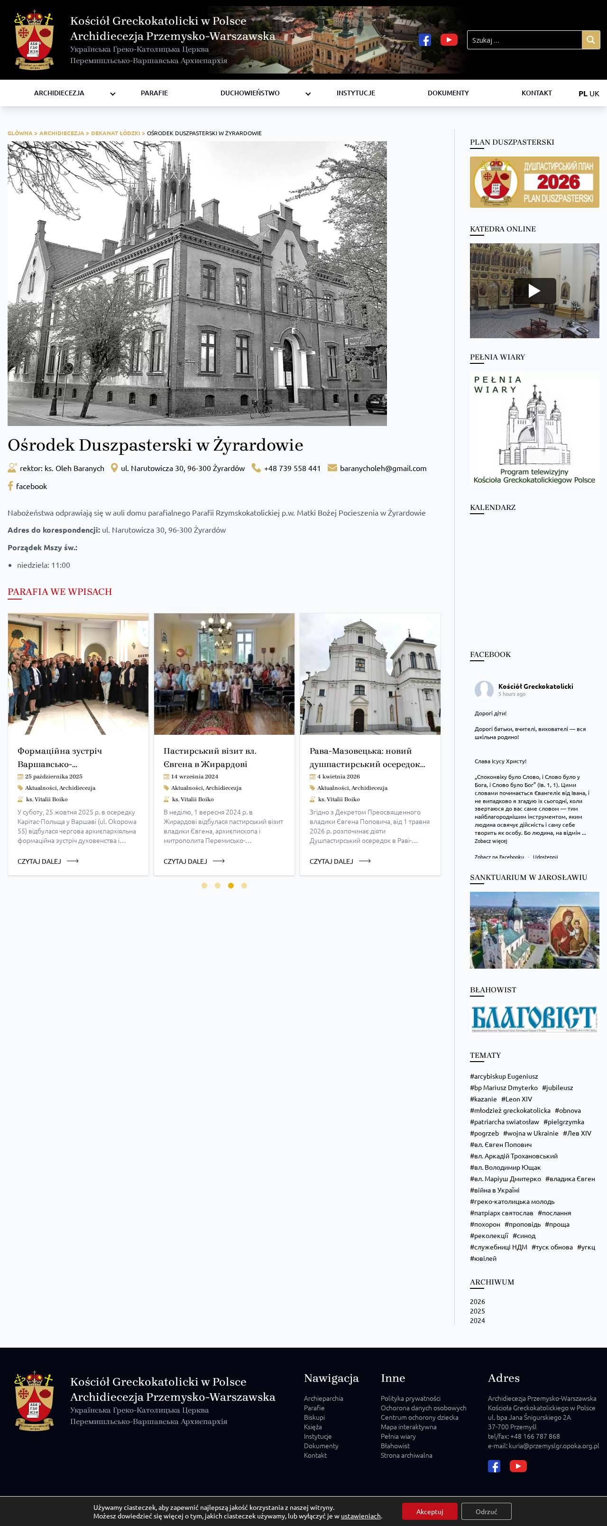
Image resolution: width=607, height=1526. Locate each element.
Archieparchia (323, 1398)
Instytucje (356, 92)
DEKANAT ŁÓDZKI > (118, 133)
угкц (588, 1246)
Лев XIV (579, 1132)
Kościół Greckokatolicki (535, 686)
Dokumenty (448, 92)
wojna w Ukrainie (533, 1132)
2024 (477, 1320)
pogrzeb (486, 1132)
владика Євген (572, 1178)
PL (583, 93)
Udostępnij (545, 856)
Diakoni (224, 83)
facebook (31, 485)
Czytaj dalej (39, 861)
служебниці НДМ (500, 1246)
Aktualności (41, 788)
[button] (204, 885)
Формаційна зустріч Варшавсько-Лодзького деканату (60, 764)
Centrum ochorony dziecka (420, 1417)
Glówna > (22, 133)
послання (556, 1212)
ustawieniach (361, 1515)
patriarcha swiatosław (506, 1121)
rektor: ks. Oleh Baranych (62, 467)
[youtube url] (449, 39)
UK (594, 93)
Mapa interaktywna (409, 1426)
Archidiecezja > (64, 133)
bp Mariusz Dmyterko (506, 1087)
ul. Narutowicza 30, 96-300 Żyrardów (183, 467)
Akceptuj (429, 1511)
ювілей (485, 1258)
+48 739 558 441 (292, 467)
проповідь (525, 1224)
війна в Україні (497, 1189)
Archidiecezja (59, 92)
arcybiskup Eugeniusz (506, 1076)
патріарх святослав (503, 1212)
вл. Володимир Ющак (507, 1167)
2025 (477, 1310)
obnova (570, 1110)
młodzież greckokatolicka (512, 1110)
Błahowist (395, 1445)
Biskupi (314, 1417)
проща (559, 1224)
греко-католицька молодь (514, 1201)
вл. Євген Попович (503, 1144)
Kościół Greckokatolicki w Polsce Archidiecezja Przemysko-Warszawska (173, 39)
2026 (477, 1301)
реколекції (491, 1235)
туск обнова (554, 1246)
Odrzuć (486, 1511)
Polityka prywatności (411, 1398)
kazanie (485, 1098)
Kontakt (537, 92)
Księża (313, 1426)
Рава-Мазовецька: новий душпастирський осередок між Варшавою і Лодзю (365, 764)
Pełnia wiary (398, 1436)
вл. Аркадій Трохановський (516, 1155)
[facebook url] (425, 40)
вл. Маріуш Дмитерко (507, 1178)
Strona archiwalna (406, 1455)
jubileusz (559, 1087)
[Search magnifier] (591, 40)
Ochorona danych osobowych (424, 1407)
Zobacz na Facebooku (500, 856)
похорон (487, 1224)
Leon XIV (519, 1098)
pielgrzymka (566, 1121)
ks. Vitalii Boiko (47, 799)
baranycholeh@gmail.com (383, 467)
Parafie (154, 92)
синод (526, 1235)
